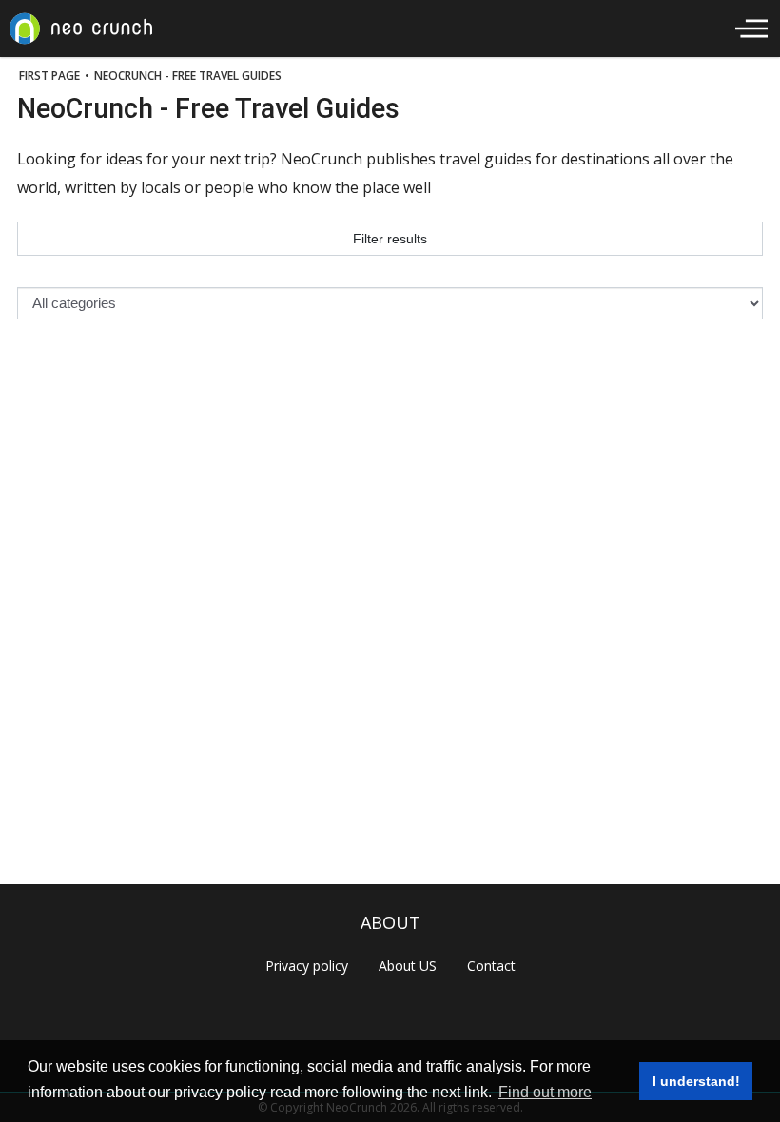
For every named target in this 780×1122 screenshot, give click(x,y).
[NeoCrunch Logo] (81, 28)
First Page (49, 76)
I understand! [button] (696, 1081)
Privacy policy (306, 966)
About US (408, 966)
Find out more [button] (545, 1092)
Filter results (390, 238)
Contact (491, 966)
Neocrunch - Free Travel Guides (188, 76)
